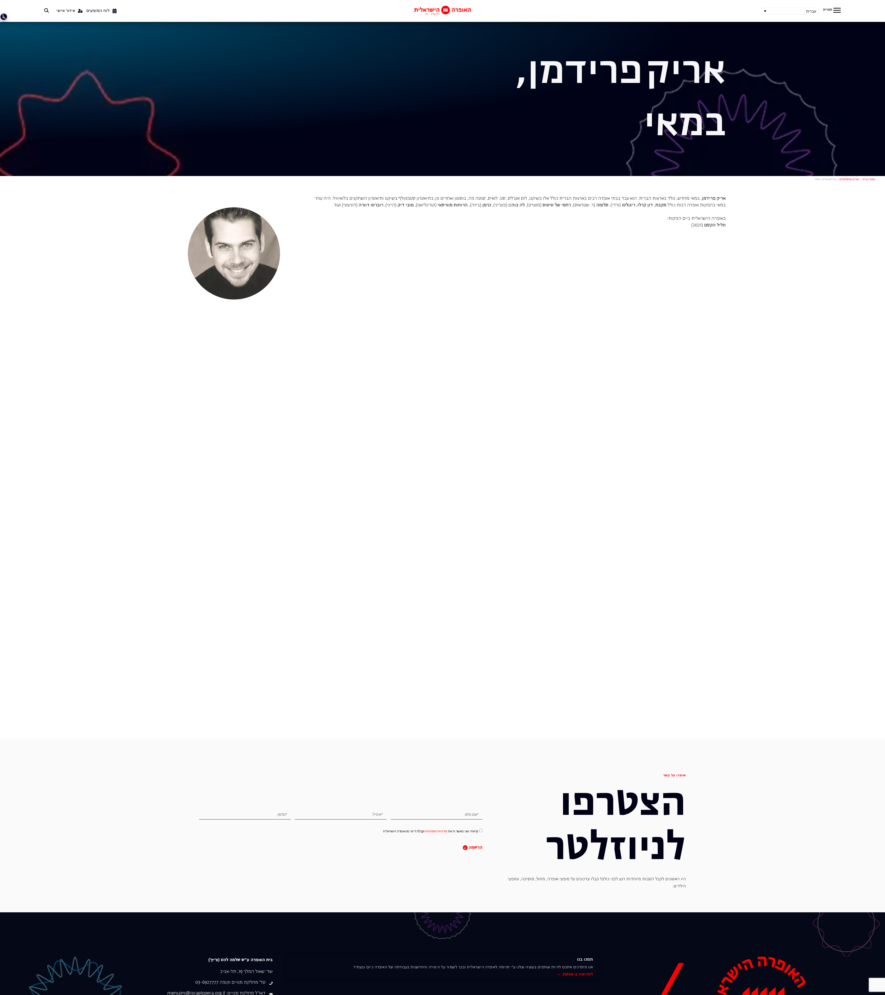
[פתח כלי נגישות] (3, 17)
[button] (837, 11)
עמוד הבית (869, 179)
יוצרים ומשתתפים (849, 179)
